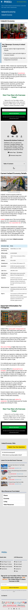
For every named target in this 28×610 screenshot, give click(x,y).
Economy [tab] (6, 498)
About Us (4, 606)
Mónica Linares (12, 468)
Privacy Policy (14, 606)
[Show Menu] (1, 2)
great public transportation (16, 329)
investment (21, 73)
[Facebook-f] (8, 608)
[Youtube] (14, 608)
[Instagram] (19, 608)
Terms (18, 606)
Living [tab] (5, 501)
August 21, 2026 (18, 468)
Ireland (8, 7)
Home (2, 5)
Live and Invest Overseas (11, 605)
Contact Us (9, 606)
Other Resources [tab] (9, 504)
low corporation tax (15, 223)
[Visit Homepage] (8, 1)
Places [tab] (6, 495)
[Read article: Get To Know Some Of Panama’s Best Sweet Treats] (4, 478)
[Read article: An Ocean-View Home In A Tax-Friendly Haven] (4, 466)
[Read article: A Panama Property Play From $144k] (4, 484)
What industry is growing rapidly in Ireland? (12, 455)
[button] (24, 163)
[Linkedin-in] (16, 608)
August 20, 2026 (18, 479)
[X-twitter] (11, 608)
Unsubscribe (23, 606)
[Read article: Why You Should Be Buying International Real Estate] (4, 472)
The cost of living (6, 347)
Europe (5, 7)
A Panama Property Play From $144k (15, 482)
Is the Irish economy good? (9, 452)
